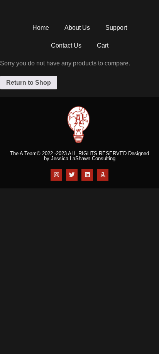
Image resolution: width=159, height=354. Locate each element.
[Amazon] (102, 175)
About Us (77, 27)
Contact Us (66, 45)
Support (116, 27)
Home (40, 27)
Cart (102, 45)
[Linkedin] (87, 175)
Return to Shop (28, 82)
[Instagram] (56, 175)
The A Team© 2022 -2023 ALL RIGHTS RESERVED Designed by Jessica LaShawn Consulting (79, 155)
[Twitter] (72, 175)
